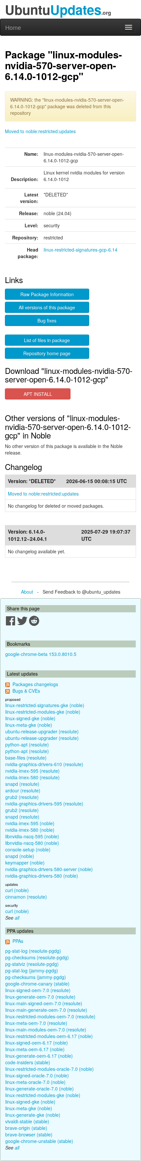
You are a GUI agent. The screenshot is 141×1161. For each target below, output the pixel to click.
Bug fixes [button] (46, 320)
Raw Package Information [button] (47, 294)
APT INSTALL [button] (38, 394)
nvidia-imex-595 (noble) (29, 823)
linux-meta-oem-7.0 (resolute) (36, 1023)
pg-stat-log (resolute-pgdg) (33, 950)
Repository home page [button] (46, 353)
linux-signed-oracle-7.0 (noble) (37, 1075)
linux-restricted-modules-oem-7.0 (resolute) (50, 1016)
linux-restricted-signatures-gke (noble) (44, 705)
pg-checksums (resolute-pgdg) (37, 957)
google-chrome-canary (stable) (37, 983)
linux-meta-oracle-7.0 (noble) (35, 1082)
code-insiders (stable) (27, 1062)
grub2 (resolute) (22, 797)
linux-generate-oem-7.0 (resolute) (40, 996)
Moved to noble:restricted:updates (40, 131)
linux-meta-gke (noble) (28, 725)
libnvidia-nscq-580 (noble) (32, 843)
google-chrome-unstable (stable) (39, 1141)
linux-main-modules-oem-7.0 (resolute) (45, 1029)
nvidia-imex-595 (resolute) (32, 770)
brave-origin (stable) (26, 1128)
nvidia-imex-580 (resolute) (32, 777)
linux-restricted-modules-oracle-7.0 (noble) (49, 1069)
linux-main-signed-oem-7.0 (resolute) (43, 1003)
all (17, 917)
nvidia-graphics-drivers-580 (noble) (41, 875)
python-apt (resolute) (27, 744)
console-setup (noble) (27, 849)
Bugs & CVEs (26, 690)
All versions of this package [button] (47, 307)
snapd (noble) (19, 856)
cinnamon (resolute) (26, 896)
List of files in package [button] (47, 340)
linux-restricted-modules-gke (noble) (42, 711)
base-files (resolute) (26, 757)
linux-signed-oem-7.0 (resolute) (37, 990)
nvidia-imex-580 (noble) (29, 829)
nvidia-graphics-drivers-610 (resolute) (44, 764)
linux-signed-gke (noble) (30, 718)
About (27, 591)
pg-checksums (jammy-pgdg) (35, 977)
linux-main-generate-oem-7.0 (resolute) (46, 1010)
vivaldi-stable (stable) (27, 1121)
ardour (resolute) (22, 790)
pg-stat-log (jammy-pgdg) (31, 970)
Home (13, 27)
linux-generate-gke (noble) (32, 1114)
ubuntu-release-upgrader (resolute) (42, 731)
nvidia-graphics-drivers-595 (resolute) (44, 803)
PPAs (17, 941)
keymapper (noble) (25, 862)
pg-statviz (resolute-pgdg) (32, 964)
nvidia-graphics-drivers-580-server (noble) (49, 869)
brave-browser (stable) (28, 1134)
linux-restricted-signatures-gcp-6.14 (80, 249)
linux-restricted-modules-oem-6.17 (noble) (49, 1036)
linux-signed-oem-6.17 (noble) (36, 1042)
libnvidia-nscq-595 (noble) (32, 836)
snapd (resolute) (22, 784)
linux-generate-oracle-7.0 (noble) (39, 1088)
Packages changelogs (35, 684)
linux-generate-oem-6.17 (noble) (39, 1055)
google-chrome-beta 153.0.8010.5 (40, 654)
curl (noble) (17, 890)
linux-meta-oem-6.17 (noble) (35, 1049)
